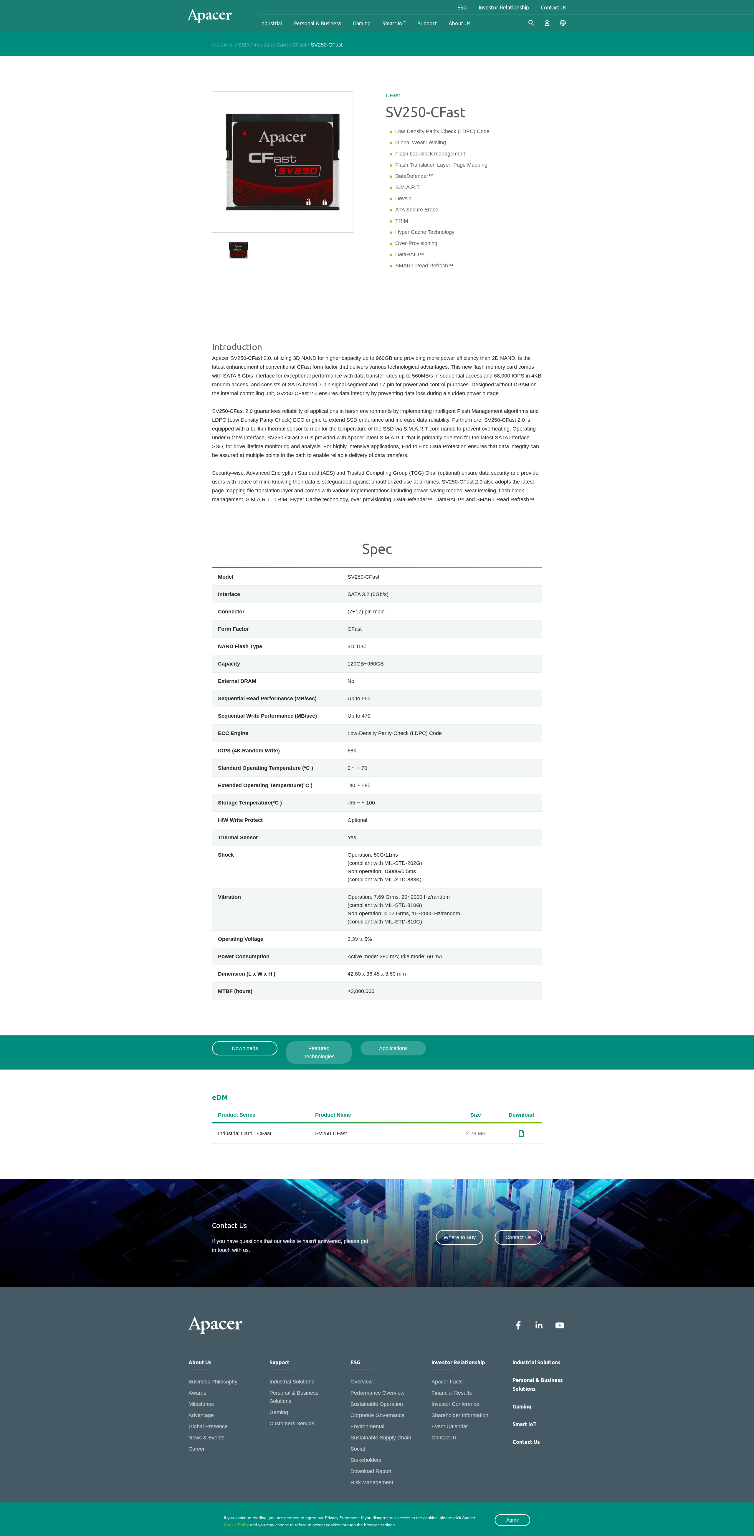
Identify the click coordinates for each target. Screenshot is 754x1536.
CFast (299, 45)
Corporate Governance (377, 1415)
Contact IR (444, 1438)
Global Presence (208, 1426)
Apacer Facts (447, 1382)
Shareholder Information (459, 1415)
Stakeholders (365, 1460)
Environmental (367, 1426)
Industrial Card (270, 45)
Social (357, 1449)
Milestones (201, 1404)
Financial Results (451, 1393)
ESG (462, 7)
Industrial (271, 23)
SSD (243, 45)
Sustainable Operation (376, 1404)
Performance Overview (377, 1393)
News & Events (206, 1438)
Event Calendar (449, 1426)
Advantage (201, 1415)
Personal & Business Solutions (293, 1397)
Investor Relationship (504, 7)
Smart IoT (394, 23)
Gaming (362, 23)
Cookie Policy (236, 1524)
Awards (197, 1393)
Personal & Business (317, 23)
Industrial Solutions (291, 1382)
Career (196, 1449)
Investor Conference (455, 1404)
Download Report (370, 1471)
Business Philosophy (212, 1382)
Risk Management (371, 1482)
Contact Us (553, 7)
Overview (361, 1382)
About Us (459, 23)
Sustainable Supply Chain (380, 1438)
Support (427, 23)
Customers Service (291, 1423)
